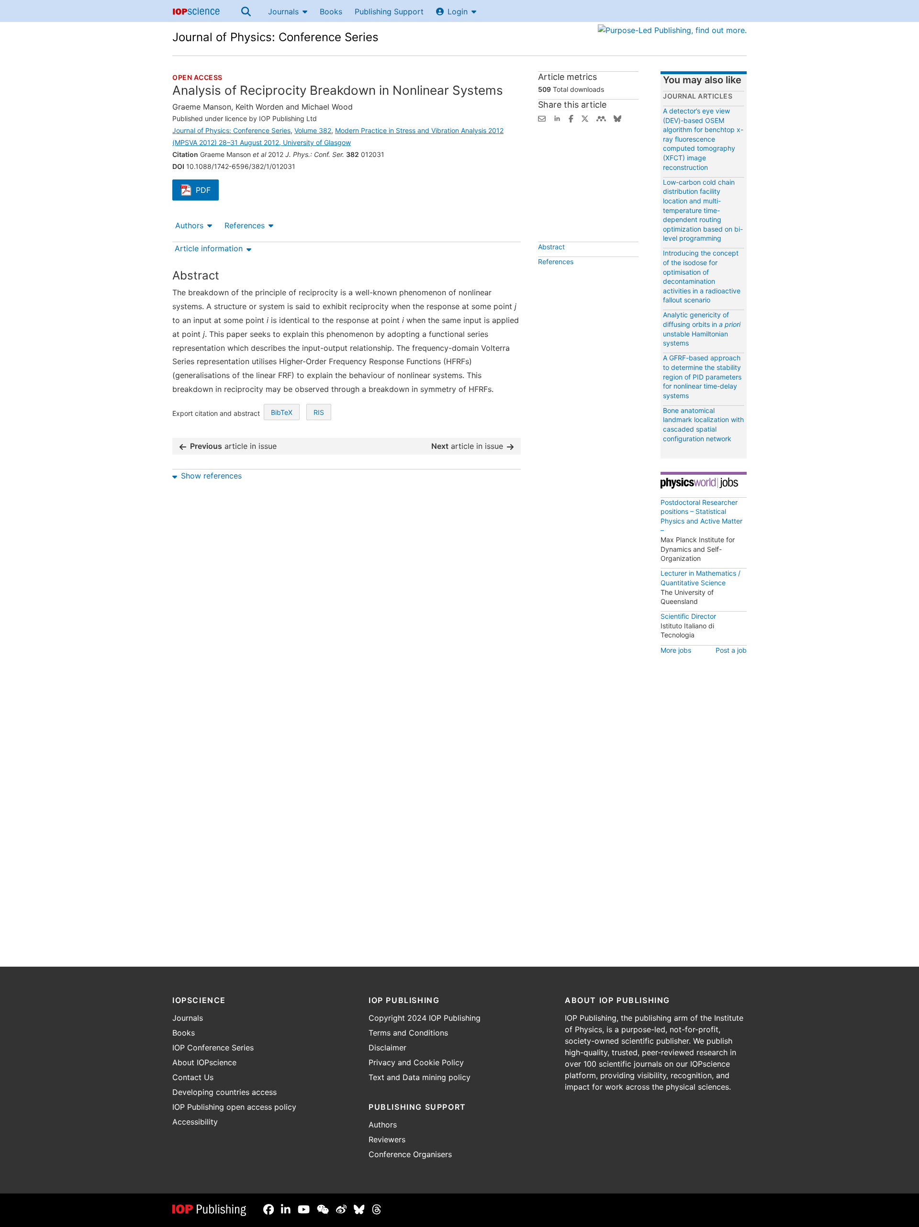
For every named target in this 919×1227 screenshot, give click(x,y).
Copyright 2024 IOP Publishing (425, 1018)
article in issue (233, 446)
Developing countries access (224, 1092)
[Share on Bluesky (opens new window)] (617, 118)
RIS (319, 412)
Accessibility (195, 1122)
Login (458, 11)
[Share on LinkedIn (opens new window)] (557, 118)
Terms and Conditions (408, 1032)
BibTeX (281, 412)
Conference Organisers (410, 1154)
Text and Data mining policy (420, 1077)
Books (331, 11)
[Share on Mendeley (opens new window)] (601, 118)
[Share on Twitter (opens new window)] (585, 118)
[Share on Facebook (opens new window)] (571, 118)
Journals (283, 11)
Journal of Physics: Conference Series (275, 37)
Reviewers (387, 1139)
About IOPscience (204, 1062)
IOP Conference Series (213, 1047)
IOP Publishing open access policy (234, 1107)
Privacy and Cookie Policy (416, 1062)
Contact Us (192, 1077)
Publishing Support (389, 11)
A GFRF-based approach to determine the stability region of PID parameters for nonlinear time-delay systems (702, 376)
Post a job (731, 650)
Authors (189, 225)
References (244, 225)
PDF (207, 191)
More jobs (676, 650)
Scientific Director (688, 616)
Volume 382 (312, 130)
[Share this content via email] (542, 118)
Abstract (551, 247)
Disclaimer (387, 1047)
